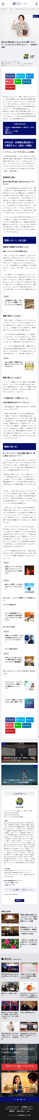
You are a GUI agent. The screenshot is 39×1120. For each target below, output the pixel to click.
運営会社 (12, 1111)
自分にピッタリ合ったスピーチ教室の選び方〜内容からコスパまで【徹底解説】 (13, 660)
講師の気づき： (9, 133)
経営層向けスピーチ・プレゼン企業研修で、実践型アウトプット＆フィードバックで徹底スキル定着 (28, 930)
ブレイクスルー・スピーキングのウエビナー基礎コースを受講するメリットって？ (13, 685)
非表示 (24, 124)
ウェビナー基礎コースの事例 (19, 63)
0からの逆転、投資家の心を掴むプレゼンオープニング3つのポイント (14, 364)
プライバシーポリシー (27, 1109)
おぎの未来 (32, 56)
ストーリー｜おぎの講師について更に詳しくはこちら (19, 889)
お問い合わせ (21, 1111)
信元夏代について (27, 1107)
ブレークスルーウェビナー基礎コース (17, 65)
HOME (5, 9)
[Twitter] (20, 76)
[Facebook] (10, 76)
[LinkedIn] (27, 81)
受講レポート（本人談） (12, 131)
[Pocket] (9, 81)
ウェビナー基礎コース (11, 882)
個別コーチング (9, 885)
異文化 (11, 9)
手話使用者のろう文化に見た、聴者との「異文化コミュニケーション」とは (28, 1035)
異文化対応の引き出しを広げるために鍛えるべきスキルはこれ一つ (10, 976)
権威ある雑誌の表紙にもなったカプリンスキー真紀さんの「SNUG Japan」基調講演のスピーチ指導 (28, 918)
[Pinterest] (10, 87)
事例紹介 (9, 63)
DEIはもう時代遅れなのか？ (28, 1012)
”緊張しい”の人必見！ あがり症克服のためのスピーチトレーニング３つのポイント (14, 638)
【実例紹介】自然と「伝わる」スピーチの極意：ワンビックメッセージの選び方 (13, 302)
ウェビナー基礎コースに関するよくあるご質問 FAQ (13, 701)
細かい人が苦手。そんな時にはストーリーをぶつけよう (13, 586)
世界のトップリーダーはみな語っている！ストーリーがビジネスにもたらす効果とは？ (13, 570)
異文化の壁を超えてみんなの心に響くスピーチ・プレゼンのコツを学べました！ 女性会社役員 (10, 1036)
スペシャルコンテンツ (11, 1109)
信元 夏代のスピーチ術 (24, 1115)
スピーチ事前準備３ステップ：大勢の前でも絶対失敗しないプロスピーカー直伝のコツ (13, 616)
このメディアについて (13, 1107)
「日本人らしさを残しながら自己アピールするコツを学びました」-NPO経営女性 (28, 943)
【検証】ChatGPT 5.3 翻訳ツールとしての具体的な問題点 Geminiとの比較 (28, 976)
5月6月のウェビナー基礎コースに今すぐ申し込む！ (19, 1067)
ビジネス (30, 65)
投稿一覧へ (19, 900)
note (28, 1111)
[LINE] (17, 81)
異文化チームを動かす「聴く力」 (9, 994)
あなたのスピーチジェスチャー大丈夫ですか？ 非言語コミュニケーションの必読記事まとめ (28, 995)
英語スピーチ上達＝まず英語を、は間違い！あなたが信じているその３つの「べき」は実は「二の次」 (10, 1015)
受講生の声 (30, 63)
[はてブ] (30, 76)
